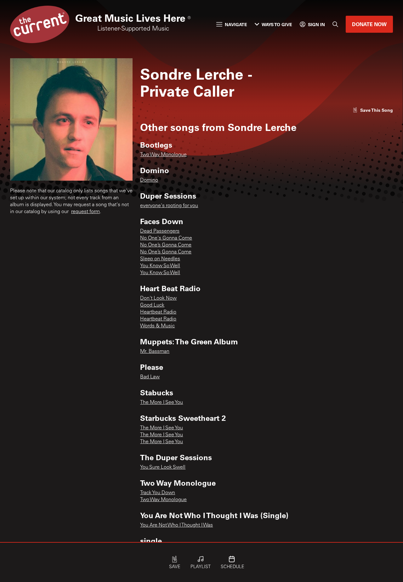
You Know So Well (160, 265)
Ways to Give (277, 24)
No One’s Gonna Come (165, 245)
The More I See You (161, 402)
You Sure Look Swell (162, 467)
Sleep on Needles (160, 259)
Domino (149, 180)
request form (85, 211)
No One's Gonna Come (166, 238)
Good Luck (152, 305)
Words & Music (157, 326)
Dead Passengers (159, 231)
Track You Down (157, 492)
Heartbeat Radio (158, 312)
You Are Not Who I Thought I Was (176, 525)
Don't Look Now (158, 298)
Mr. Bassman (154, 351)
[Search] (335, 24)
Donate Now (369, 24)
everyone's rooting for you (169, 205)
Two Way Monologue (163, 154)
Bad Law (150, 377)
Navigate (236, 24)
